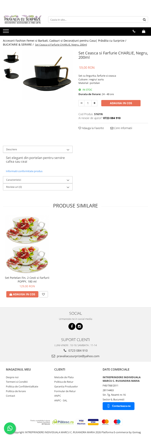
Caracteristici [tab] (13, 180)
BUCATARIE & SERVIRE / (18, 44)
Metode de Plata (64, 377)
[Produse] (6, 32)
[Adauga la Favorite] (43, 294)
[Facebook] (71, 326)
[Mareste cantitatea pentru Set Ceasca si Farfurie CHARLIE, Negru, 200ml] (94, 103)
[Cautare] (144, 19)
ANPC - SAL (60, 400)
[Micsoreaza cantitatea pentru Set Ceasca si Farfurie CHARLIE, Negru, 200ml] (81, 103)
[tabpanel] (47, 75)
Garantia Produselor (66, 386)
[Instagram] (79, 326)
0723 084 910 (78, 350)
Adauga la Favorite (92, 128)
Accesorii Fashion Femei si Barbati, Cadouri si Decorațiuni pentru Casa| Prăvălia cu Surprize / (65, 40)
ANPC (57, 395)
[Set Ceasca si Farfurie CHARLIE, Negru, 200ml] (47, 75)
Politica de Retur (63, 381)
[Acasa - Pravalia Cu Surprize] (22, 19)
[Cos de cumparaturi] (143, 31)
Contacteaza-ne (121, 406)
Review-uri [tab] (14, 187)
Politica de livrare (16, 391)
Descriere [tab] (11, 149)
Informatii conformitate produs (24, 171)
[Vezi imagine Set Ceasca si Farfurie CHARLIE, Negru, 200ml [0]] (11, 58)
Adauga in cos (121, 103)
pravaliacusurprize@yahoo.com (77, 356)
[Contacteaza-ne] (134, 31)
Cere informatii (122, 128)
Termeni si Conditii (17, 381)
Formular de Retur (65, 391)
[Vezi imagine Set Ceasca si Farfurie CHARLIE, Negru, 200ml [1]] (11, 73)
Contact (10, 395)
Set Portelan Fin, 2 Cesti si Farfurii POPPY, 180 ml (27, 279)
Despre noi (12, 377)
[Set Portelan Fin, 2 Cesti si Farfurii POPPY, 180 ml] (27, 244)
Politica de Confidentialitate (22, 386)
